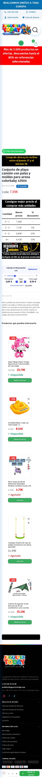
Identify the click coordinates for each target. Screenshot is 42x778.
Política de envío (8, 741)
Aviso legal (5, 727)
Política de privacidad (9, 738)
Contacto (5, 717)
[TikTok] (14, 692)
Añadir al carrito (31, 773)
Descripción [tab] (7, 292)
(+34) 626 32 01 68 (9, 680)
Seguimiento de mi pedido (11, 713)
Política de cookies (8, 734)
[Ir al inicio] (16, 25)
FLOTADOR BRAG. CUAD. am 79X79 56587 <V (18, 420)
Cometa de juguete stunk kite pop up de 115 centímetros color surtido (18, 602)
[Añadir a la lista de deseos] (4, 773)
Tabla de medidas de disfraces (12, 702)
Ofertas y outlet (7, 710)
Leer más (20, 496)
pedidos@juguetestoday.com (13, 683)
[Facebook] (9, 692)
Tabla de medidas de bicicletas (13, 706)
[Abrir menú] (21, 39)
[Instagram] (4, 692)
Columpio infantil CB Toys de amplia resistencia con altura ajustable (19, 541)
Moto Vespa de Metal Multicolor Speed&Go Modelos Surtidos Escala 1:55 (19, 480)
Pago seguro (6, 745)
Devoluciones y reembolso (11, 730)
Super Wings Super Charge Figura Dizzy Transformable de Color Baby (18, 360)
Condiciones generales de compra (14, 749)
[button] (35, 26)
